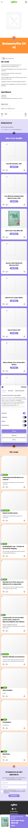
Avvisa (14, 439)
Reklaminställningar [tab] (19, 390)
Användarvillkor (14, 811)
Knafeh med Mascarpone (10, 513)
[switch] (25, 417)
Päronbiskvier (7, 722)
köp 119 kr (14, 201)
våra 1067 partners (9, 397)
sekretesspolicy (20, 790)
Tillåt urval (14, 435)
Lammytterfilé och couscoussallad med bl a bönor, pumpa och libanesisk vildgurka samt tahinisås (13, 620)
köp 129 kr (14, 333)
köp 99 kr (14, 367)
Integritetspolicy (14, 813)
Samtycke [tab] (3, 390)
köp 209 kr (14, 234)
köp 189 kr (14, 268)
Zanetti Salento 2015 (14, 330)
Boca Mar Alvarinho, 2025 (14, 164)
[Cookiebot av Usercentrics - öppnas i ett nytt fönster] (21, 387)
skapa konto (9, 129)
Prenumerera (14, 795)
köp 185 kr (14, 300)
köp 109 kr (14, 167)
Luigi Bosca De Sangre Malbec (14, 297)
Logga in (3, 129)
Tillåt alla (14, 431)
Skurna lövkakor (8, 690)
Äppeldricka (6, 754)
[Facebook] (12, 809)
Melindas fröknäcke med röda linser (14, 657)
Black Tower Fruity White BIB (14, 231)
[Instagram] (15, 809)
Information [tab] (10, 390)
